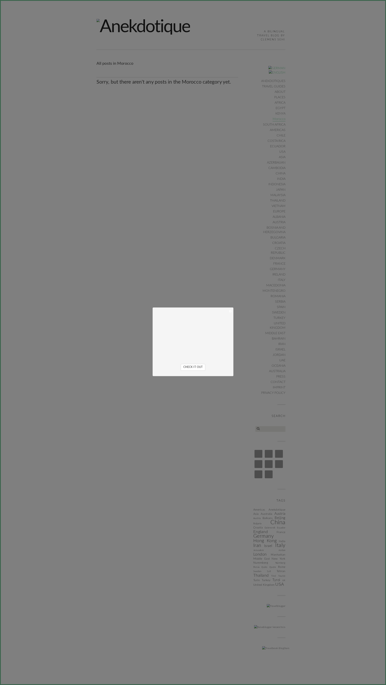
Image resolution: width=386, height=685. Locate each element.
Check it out (193, 367)
